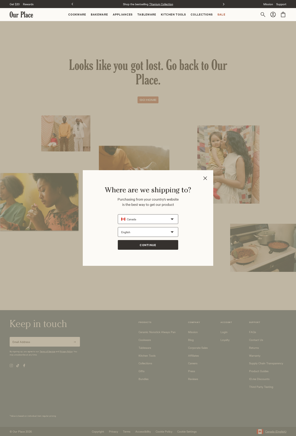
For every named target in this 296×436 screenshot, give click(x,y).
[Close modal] (205, 178)
